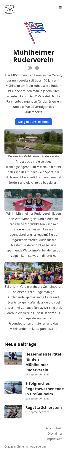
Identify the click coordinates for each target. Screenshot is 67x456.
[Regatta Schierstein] (13, 411)
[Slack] (37, 67)
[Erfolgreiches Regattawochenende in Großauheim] (13, 387)
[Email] (30, 67)
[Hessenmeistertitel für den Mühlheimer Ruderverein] (13, 358)
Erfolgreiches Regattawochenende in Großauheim (44, 388)
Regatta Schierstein (43, 407)
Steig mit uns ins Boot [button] (33, 122)
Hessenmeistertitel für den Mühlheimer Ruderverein (43, 362)
